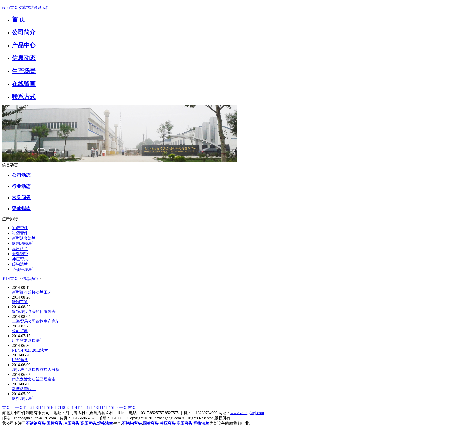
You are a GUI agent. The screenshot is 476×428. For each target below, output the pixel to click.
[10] (73, 407)
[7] (59, 407)
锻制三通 (20, 302)
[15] (111, 407)
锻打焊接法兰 (24, 398)
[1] (26, 407)
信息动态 (30, 279)
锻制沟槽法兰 (24, 243)
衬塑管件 (20, 228)
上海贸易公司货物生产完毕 (36, 321)
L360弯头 (20, 360)
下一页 (121, 407)
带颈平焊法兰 (24, 269)
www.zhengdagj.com (247, 413)
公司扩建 (20, 331)
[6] (53, 407)
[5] (48, 407)
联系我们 (42, 7)
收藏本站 (26, 7)
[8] (64, 407)
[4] (42, 407)
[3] (37, 407)
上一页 (17, 407)
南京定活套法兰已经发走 (34, 379)
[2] (31, 407)
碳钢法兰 (20, 264)
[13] (96, 407)
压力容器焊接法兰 (28, 340)
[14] (103, 407)
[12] (88, 407)
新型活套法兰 (24, 238)
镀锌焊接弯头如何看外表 (34, 311)
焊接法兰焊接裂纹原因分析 (36, 369)
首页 (6, 407)
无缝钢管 (20, 254)
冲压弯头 (20, 259)
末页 (132, 407)
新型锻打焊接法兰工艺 (32, 292)
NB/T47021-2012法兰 (30, 350)
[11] (81, 407)
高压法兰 (20, 249)
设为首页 (10, 7)
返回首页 (10, 279)
